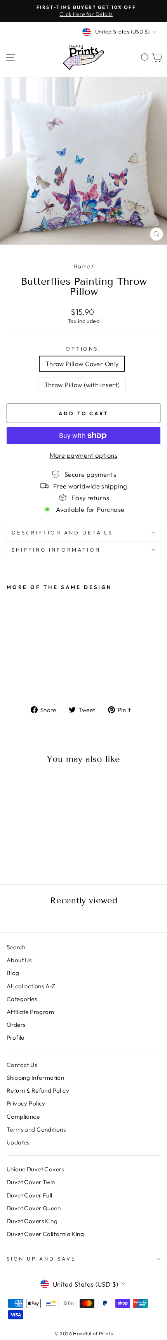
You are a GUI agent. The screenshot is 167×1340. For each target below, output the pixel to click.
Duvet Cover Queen (34, 1208)
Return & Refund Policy (38, 1090)
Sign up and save (41, 1258)
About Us (19, 960)
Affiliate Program (30, 1012)
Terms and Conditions (36, 1129)
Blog (13, 973)
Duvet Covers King (32, 1221)
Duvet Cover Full (29, 1195)
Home (81, 266)
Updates (18, 1142)
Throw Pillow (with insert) (82, 385)
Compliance (23, 1116)
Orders (16, 1024)
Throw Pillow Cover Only (82, 364)
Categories (22, 999)
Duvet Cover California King (45, 1234)
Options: (84, 349)
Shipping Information (35, 1077)
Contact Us (22, 1064)
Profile (15, 1037)
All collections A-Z (31, 986)
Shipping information (56, 550)
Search (16, 947)
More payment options (83, 455)
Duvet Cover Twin (31, 1182)
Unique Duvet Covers (35, 1169)
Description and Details (62, 532)
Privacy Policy (26, 1103)
